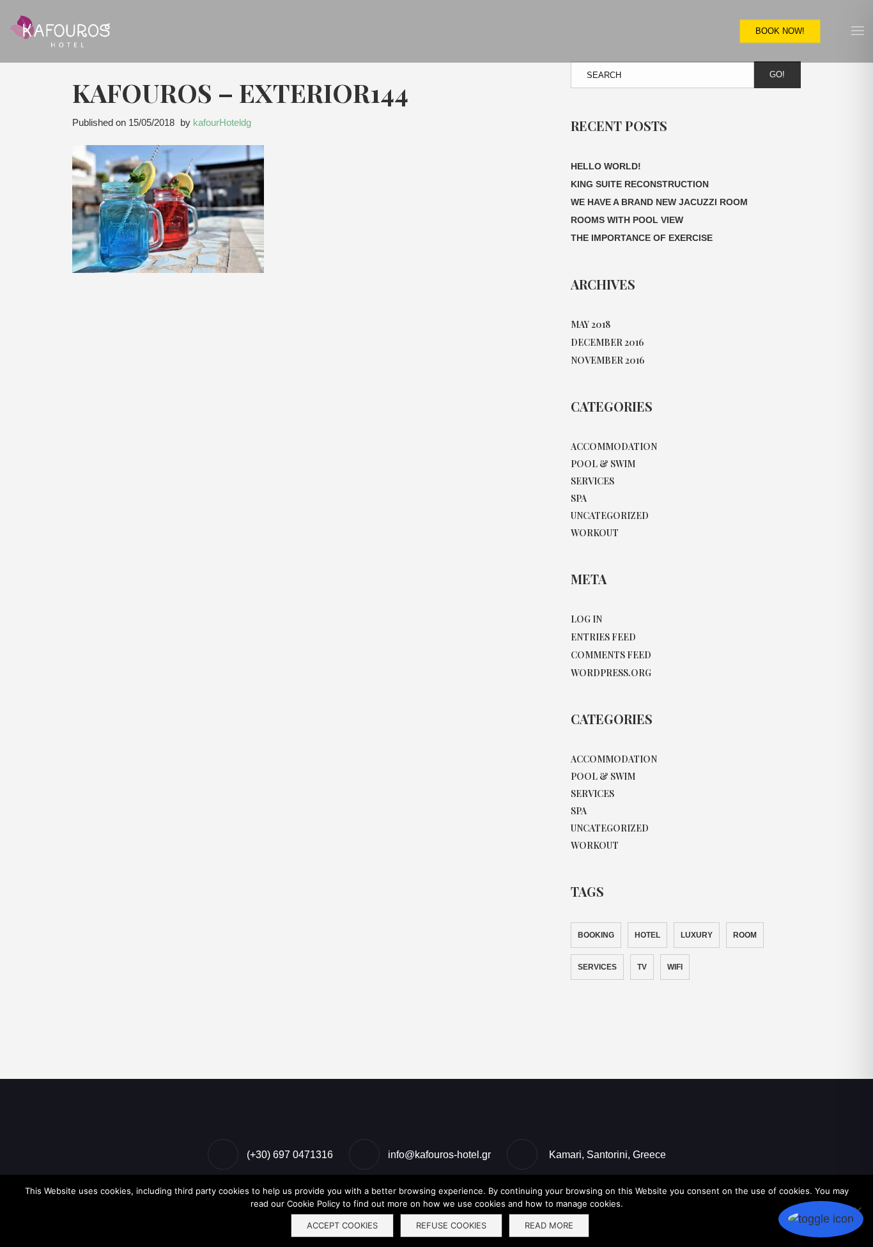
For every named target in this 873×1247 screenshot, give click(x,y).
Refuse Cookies (451, 1225)
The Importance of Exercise (642, 238)
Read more (549, 1225)
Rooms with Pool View (627, 220)
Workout (595, 533)
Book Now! (780, 31)
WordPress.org (611, 673)
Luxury (697, 935)
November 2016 (607, 360)
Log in (586, 619)
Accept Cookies (342, 1225)
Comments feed (611, 655)
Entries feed (603, 637)
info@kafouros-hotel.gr (439, 1154)
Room (745, 935)
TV (642, 967)
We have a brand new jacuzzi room (659, 202)
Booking (596, 935)
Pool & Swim (603, 464)
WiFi (675, 967)
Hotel (647, 935)
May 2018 (590, 324)
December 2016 (607, 342)
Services (592, 481)
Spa (579, 498)
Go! (777, 74)
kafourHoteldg (222, 122)
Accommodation (614, 446)
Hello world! (606, 166)
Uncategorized (610, 515)
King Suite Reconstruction (640, 184)
